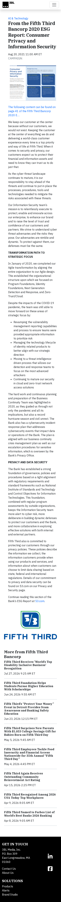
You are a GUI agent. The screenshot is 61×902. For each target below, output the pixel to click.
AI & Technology (18, 18)
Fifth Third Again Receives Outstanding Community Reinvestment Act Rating (23, 777)
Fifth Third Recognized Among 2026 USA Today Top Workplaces (30, 796)
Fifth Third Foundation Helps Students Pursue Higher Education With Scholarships (28, 686)
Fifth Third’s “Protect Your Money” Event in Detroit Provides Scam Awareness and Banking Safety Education (29, 708)
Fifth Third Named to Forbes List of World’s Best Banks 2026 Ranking (29, 813)
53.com (39, 601)
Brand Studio (10, 894)
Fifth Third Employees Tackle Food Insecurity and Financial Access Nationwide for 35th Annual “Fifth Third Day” (29, 754)
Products (7, 886)
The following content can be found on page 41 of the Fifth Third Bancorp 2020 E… (32, 111)
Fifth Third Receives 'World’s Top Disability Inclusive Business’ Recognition (28, 665)
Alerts (5, 890)
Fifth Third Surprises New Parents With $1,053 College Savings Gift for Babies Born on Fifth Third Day (30, 731)
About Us (8, 872)
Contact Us (9, 868)
